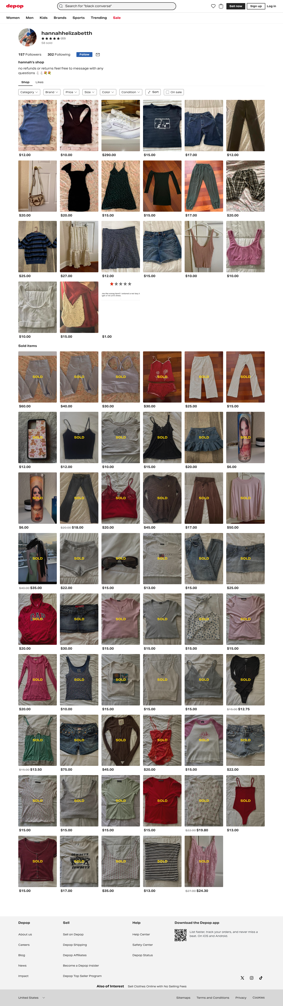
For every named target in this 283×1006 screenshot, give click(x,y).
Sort (155, 92)
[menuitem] (13, 18)
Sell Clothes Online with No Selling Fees (157, 986)
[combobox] (116, 6)
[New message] (97, 54)
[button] (53, 38)
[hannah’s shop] (27, 38)
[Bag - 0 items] (221, 6)
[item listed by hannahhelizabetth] (37, 125)
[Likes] (213, 6)
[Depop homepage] (14, 6)
